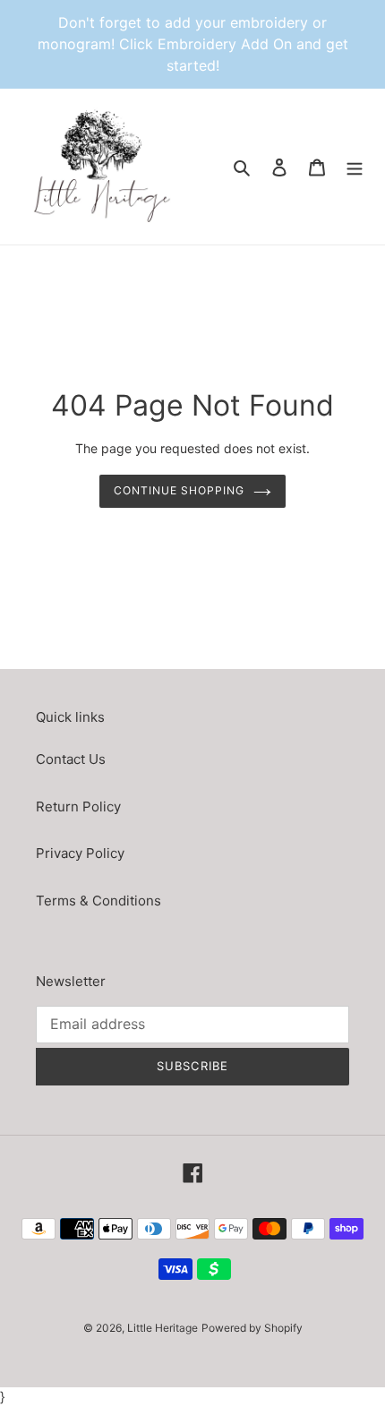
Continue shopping (179, 490)
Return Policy (78, 806)
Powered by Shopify (252, 1327)
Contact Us (71, 759)
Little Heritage (162, 1327)
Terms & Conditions (98, 900)
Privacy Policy (80, 853)
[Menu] (354, 167)
